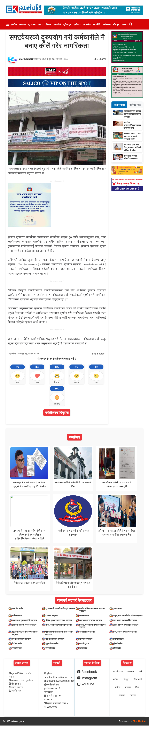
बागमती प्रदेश (50, 648)
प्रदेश (76, 24)
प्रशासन (32, 24)
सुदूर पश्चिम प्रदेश (52, 643)
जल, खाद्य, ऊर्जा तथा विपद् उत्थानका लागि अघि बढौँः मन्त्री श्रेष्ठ (132, 147)
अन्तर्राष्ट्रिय (118, 671)
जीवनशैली (137, 679)
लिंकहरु (127, 663)
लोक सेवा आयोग (17, 608)
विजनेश (128, 687)
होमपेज (14, 24)
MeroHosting (139, 721)
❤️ (37, 375)
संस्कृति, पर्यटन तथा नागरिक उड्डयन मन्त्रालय (92, 625)
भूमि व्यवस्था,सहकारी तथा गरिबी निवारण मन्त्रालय (59, 632)
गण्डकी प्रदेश (17, 648)
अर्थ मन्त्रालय (17, 615)
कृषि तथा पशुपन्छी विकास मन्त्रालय (24, 624)
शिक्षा (137, 687)
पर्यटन (117, 687)
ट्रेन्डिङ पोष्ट (135, 104)
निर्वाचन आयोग (17, 643)
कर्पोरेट (115, 679)
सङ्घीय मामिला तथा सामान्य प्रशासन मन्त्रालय (92, 609)
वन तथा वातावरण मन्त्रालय (21, 639)
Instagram (89, 678)
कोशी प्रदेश (117, 648)
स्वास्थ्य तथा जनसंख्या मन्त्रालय (90, 620)
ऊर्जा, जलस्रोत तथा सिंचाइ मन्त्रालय (59, 624)
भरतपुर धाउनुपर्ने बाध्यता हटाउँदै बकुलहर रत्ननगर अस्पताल (132, 114)
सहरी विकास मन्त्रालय (87, 631)
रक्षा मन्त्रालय (84, 615)
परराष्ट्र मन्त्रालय (52, 615)
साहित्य (133, 695)
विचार (48, 24)
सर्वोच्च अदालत (118, 639)
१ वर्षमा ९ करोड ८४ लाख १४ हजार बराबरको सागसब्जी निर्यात (132, 136)
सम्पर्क (56, 663)
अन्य (124, 24)
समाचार (22, 24)
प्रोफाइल (67, 24)
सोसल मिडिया (92, 663)
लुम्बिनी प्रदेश (118, 643)
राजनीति (96, 24)
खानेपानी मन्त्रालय (85, 639)
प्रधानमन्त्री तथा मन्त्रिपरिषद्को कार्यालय (60, 608)
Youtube (87, 684)
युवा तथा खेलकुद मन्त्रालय (55, 639)
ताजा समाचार (119, 104)
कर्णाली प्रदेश (84, 643)
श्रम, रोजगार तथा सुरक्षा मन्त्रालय (125, 631)
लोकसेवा (87, 24)
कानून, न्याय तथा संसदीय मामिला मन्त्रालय (128, 615)
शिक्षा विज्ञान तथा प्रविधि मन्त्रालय (125, 620)
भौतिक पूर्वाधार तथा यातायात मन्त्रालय (59, 620)
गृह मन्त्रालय (117, 608)
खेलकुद (116, 24)
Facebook (89, 672)
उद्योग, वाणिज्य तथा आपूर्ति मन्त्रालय (125, 624)
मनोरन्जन (107, 24)
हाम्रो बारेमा (21, 663)
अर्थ (39, 24)
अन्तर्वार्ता (57, 24)
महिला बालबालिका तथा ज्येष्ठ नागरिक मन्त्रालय (24, 632)
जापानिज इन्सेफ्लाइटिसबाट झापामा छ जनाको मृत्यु (132, 125)
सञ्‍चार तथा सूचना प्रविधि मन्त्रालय (24, 620)
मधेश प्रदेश (83, 648)
